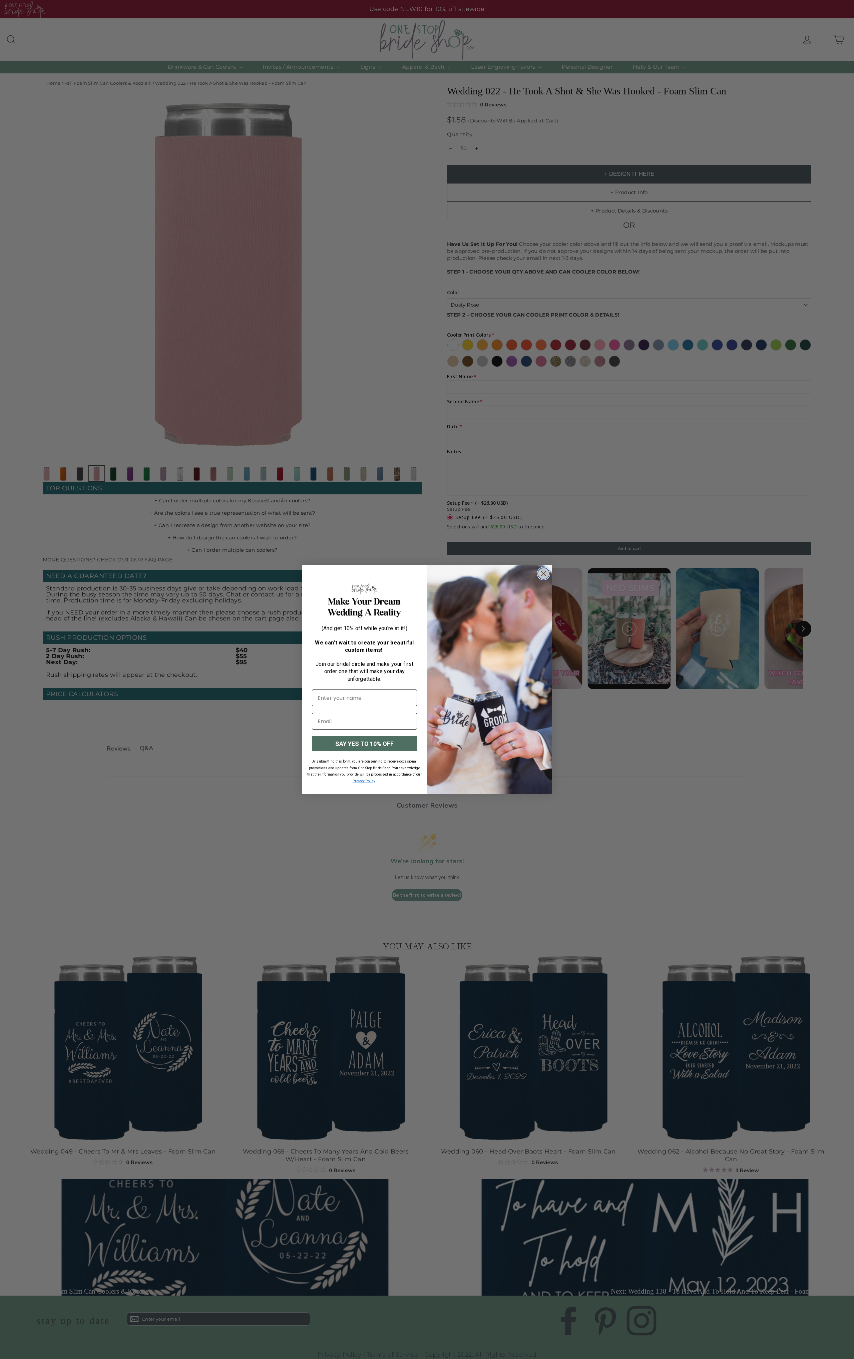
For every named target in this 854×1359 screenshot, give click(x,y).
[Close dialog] (543, 573)
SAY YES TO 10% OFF (364, 743)
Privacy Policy (364, 781)
